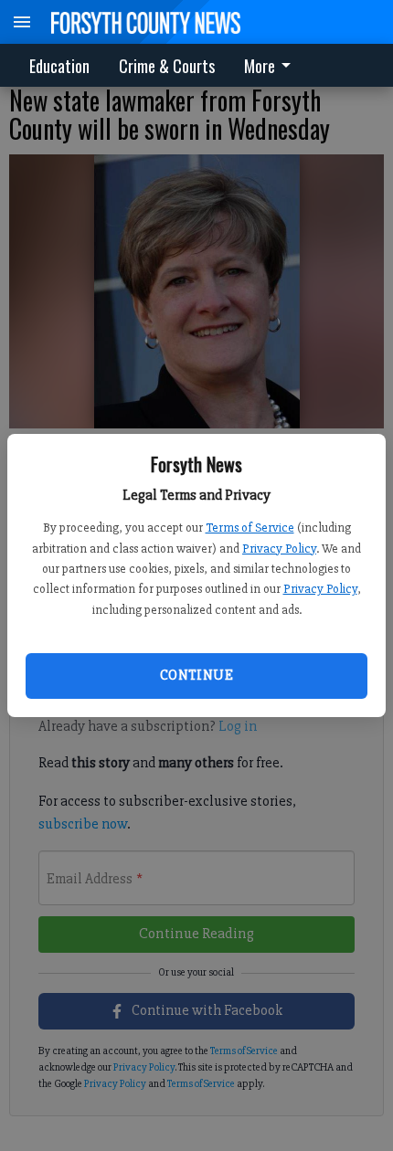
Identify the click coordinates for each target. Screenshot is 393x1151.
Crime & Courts (167, 66)
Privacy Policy (279, 548)
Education (59, 66)
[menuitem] (272, 65)
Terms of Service (250, 527)
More (259, 66)
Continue (196, 675)
